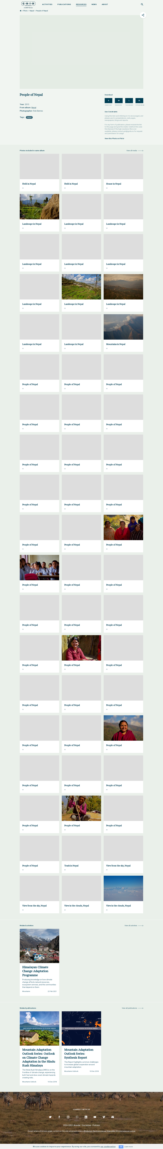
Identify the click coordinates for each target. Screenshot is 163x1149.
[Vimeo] (103, 1120)
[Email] (112, 1120)
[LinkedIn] (86, 1120)
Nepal (32, 11)
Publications (64, 4)
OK (121, 1147)
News (94, 4)
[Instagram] (68, 1120)
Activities (47, 4)
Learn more (128, 1147)
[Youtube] (94, 1120)
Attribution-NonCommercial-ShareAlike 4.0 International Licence (109, 1131)
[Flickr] (77, 1120)
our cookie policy (108, 1147)
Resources (81, 4)
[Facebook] (59, 1120)
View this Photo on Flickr (114, 138)
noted (49, 1131)
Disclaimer (86, 1125)
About (105, 4)
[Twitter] (50, 1120)
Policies (96, 1125)
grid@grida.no (128, 131)
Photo (25, 11)
